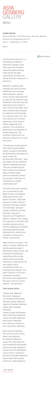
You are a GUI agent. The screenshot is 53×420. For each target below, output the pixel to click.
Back (5, 46)
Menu (6, 22)
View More (8, 370)
